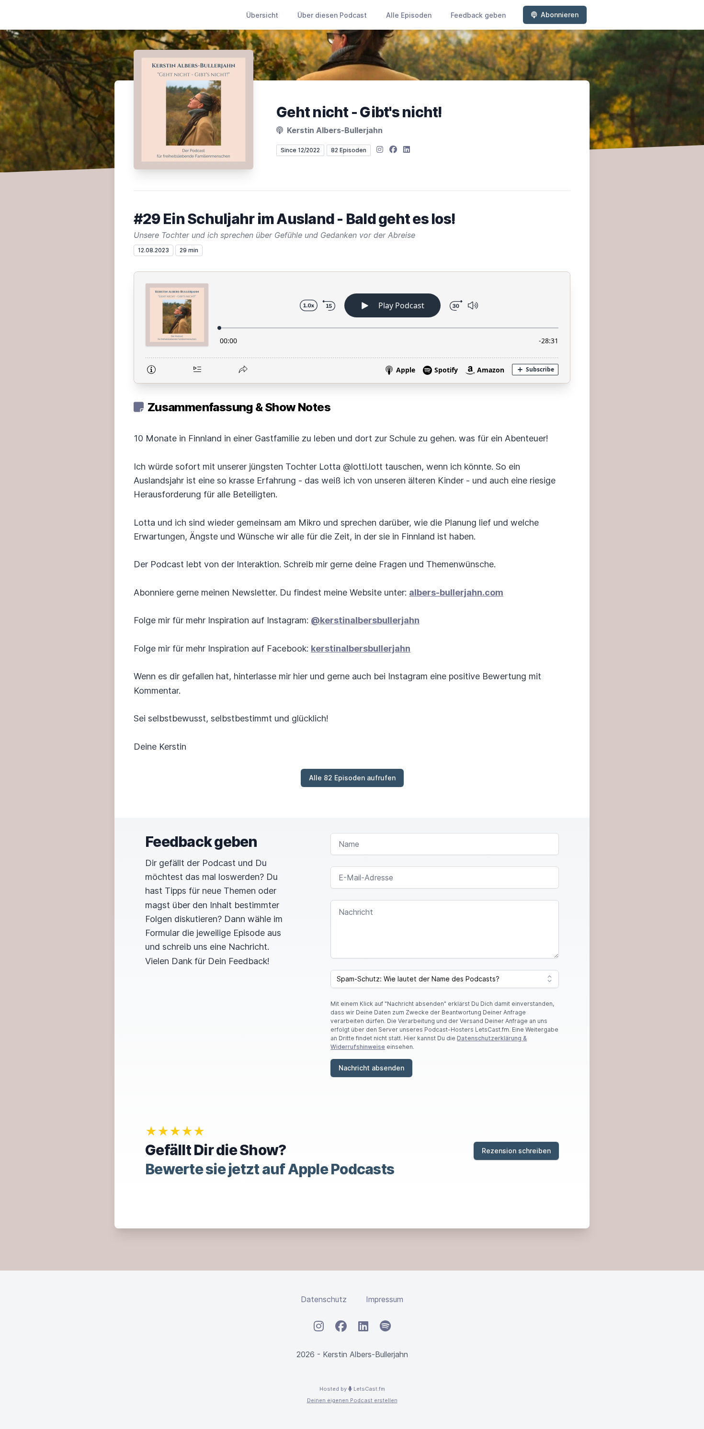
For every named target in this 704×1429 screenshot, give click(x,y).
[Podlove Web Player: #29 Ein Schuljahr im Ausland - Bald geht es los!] (352, 327)
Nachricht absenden (371, 1068)
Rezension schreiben (516, 1151)
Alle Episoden (408, 15)
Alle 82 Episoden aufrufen (352, 778)
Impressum (384, 1299)
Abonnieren (560, 15)
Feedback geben (478, 15)
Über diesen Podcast (332, 15)
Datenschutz (324, 1299)
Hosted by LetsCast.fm (352, 1388)
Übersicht (262, 15)
